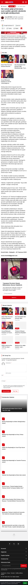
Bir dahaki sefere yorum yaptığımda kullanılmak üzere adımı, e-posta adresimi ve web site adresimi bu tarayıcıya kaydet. (14, 386)
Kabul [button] (25, 583)
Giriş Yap (15, 391)
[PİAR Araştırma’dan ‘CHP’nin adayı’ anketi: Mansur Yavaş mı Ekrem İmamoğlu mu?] (7, 342)
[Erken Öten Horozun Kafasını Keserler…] (7, 62)
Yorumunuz (9, 362)
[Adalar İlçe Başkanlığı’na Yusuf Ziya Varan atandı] (14, 444)
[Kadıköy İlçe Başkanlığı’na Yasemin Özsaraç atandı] (14, 457)
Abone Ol (14, 297)
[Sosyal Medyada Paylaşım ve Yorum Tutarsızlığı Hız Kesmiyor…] (7, 77)
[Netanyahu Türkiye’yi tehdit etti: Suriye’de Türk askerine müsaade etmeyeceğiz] (14, 509)
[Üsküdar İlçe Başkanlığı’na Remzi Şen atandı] (14, 470)
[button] (23, 2)
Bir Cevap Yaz (7, 355)
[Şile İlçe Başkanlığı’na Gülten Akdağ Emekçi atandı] (14, 418)
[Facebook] (9, 543)
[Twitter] (14, 543)
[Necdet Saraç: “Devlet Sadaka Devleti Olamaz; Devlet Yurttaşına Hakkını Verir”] (14, 483)
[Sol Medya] (9, 2)
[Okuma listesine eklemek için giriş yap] (21, 28)
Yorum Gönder (6, 391)
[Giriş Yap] (26, 2)
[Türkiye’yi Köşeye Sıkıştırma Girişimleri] (20, 328)
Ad (3, 375)
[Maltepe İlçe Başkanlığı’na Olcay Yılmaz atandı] (14, 431)
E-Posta (4, 380)
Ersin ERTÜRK (8, 17)
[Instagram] (18, 543)
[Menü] (2, 2)
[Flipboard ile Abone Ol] (18, 25)
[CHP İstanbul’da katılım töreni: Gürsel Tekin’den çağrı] (14, 405)
